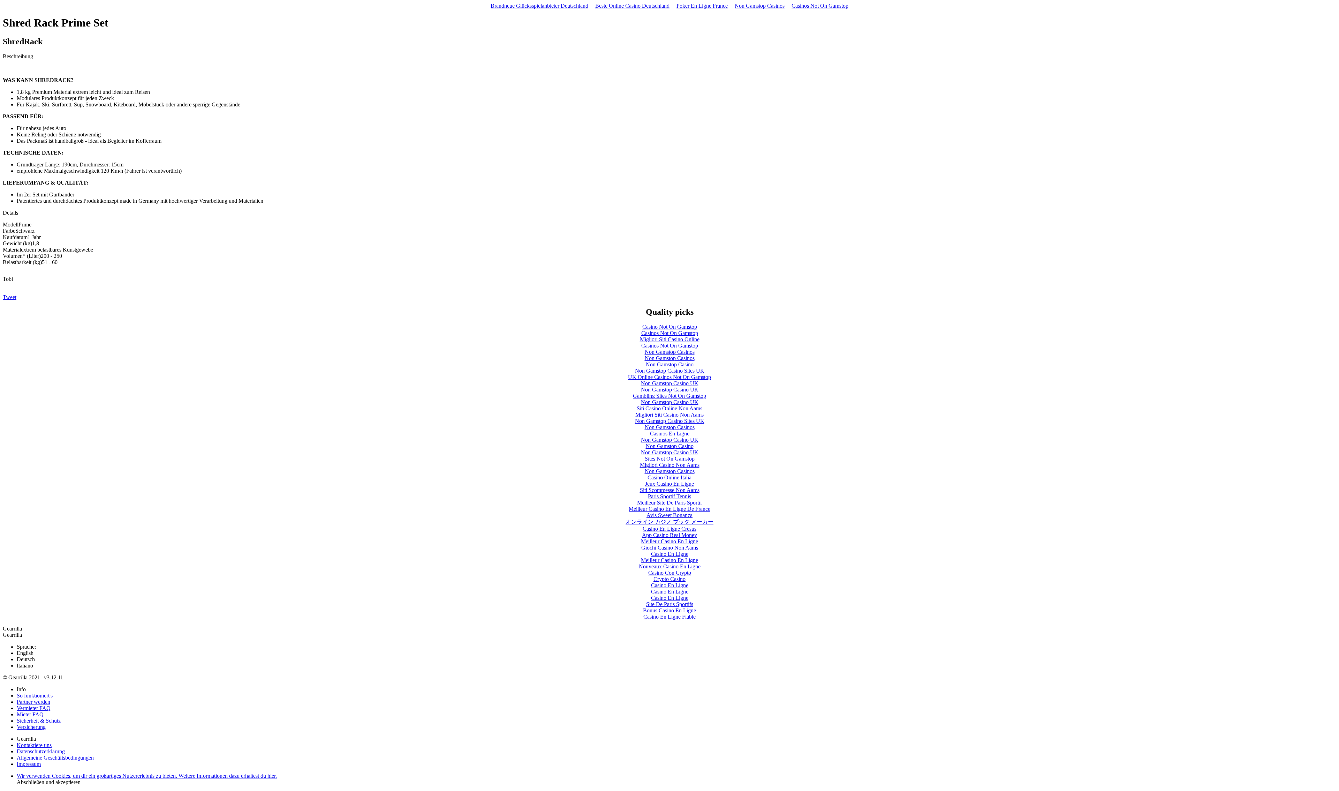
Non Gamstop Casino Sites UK (669, 371)
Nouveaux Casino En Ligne (670, 566)
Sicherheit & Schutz (39, 721)
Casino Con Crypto (669, 573)
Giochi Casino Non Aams (669, 548)
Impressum (29, 764)
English (25, 653)
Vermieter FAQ (34, 708)
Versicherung (31, 727)
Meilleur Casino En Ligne (669, 541)
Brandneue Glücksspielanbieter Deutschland (539, 6)
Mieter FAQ (30, 714)
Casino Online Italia (669, 477)
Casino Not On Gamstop (669, 327)
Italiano (25, 666)
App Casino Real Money (669, 535)
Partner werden (33, 702)
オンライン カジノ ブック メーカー (669, 522)
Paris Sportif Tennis (669, 496)
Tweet (9, 297)
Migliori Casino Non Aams (669, 465)
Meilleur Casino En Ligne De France (669, 509)
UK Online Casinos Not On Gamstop (669, 377)
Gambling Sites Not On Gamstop (669, 396)
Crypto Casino (669, 579)
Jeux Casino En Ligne (669, 484)
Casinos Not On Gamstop (820, 6)
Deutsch (26, 659)
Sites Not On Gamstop (670, 459)
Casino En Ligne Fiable (669, 617)
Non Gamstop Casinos (760, 6)
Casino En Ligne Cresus (669, 529)
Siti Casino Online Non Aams (669, 408)
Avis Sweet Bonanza (669, 515)
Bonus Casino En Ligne (669, 610)
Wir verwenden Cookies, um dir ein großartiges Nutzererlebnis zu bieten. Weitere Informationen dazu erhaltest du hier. (147, 776)
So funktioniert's (35, 696)
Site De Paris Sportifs (669, 604)
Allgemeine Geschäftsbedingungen (55, 758)
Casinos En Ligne (669, 433)
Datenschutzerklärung (41, 751)
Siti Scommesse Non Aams (669, 490)
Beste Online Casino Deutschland (632, 6)
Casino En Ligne (669, 554)
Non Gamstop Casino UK (669, 383)
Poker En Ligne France (702, 6)
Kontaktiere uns (34, 745)
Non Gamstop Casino (670, 364)
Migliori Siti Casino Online (669, 339)
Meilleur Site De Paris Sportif (669, 503)
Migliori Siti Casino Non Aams (669, 415)
